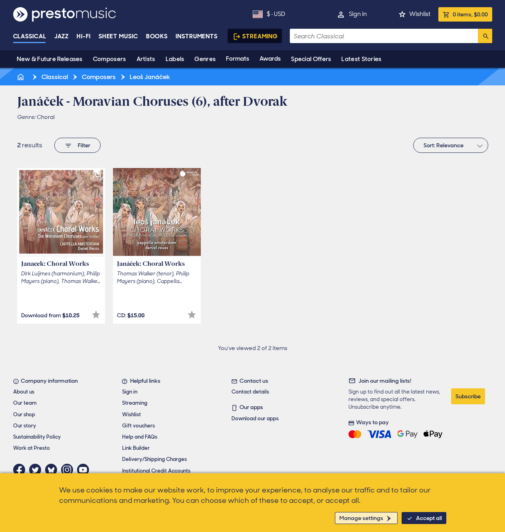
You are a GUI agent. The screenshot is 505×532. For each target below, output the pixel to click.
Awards (270, 59)
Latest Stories (361, 59)
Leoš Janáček (149, 77)
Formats (237, 59)
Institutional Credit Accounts (156, 470)
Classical (29, 36)
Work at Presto (31, 448)
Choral (46, 117)
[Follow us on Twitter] (37, 470)
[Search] (485, 36)
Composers (109, 59)
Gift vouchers (138, 425)
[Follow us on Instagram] (69, 470)
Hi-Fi (84, 36)
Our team (25, 402)
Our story (24, 425)
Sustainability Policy (37, 436)
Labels (175, 59)
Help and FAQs (139, 436)
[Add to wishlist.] (96, 315)
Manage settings (361, 518)
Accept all (429, 518)
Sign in (358, 14)
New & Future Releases (50, 59)
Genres (205, 59)
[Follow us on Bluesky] (53, 470)
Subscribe (468, 396)
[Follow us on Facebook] (21, 470)
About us (23, 391)
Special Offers (311, 59)
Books (157, 36)
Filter (84, 145)
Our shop (24, 414)
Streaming (260, 36)
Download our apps (255, 418)
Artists (146, 59)
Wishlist (419, 14)
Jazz (61, 36)
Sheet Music (118, 36)
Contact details (250, 391)
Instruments (197, 36)
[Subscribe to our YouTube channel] (85, 470)
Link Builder (136, 448)
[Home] (21, 77)
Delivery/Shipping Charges (154, 459)
